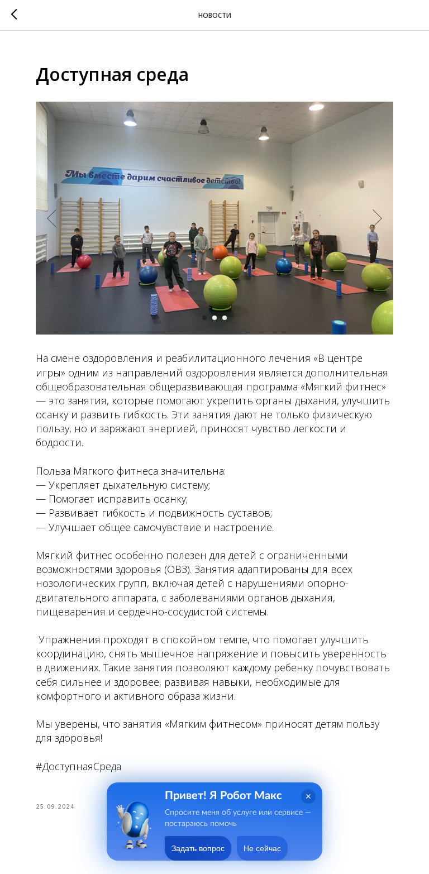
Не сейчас (262, 848)
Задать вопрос (198, 848)
